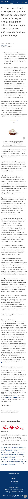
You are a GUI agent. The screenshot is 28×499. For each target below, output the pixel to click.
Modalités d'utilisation (14, 487)
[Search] (26, 2)
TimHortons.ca (5, 363)
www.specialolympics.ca (12, 397)
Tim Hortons (4, 432)
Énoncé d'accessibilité (14, 493)
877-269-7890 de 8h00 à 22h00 (14, 482)
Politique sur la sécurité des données (14, 489)
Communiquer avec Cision (14, 473)
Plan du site (7, 491)
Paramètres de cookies (17, 491)
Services (13, 478)
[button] (14, 131)
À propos (14, 476)
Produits (14, 475)
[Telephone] (22, 2)
